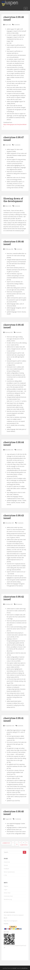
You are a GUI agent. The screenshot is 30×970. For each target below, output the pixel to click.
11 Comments (17, 145)
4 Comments (17, 24)
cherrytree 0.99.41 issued (13, 719)
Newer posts (6, 843)
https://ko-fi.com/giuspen (10, 921)
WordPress (24, 968)
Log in (5, 889)
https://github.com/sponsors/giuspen (14, 915)
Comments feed (8, 896)
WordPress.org (8, 899)
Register (6, 886)
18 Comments (18, 604)
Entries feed (7, 893)
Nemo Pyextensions (9, 872)
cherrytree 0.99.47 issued (13, 138)
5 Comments (18, 332)
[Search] (24, 852)
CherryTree (7, 862)
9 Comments (17, 206)
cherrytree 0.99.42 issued (13, 598)
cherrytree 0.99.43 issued (13, 517)
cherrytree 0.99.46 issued (13, 243)
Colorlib (14, 968)
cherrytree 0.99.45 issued (13, 326)
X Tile (5, 875)
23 (16, 844)
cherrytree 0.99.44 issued (13, 443)
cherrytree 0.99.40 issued (13, 813)
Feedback (6, 868)
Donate (6, 865)
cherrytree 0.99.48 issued (13, 18)
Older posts (23, 845)
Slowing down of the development (13, 200)
